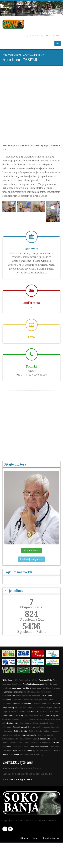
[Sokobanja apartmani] (24, 654)
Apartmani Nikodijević (21, 688)
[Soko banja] (53, 654)
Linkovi (35, 838)
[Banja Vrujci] (9, 662)
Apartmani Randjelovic (13, 692)
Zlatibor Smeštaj (20, 731)
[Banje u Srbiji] (39, 654)
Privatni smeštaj (12, 55)
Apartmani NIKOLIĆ (33, 55)
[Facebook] (4, 829)
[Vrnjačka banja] (39, 670)
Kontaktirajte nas (50, 838)
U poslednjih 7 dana (31, 631)
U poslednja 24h (32, 619)
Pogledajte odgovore (31, 559)
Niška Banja (7, 680)
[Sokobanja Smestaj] (53, 662)
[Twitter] (10, 829)
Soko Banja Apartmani (39, 746)
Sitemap (24, 838)
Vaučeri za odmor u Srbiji (12, 715)
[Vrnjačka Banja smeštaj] (24, 670)
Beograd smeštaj (20, 727)
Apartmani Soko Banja (48, 680)
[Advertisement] (31, 103)
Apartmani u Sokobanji (22, 750)
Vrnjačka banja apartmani (33, 684)
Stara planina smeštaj (41, 739)
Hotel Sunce (33, 711)
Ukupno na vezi (31, 607)
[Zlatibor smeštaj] (24, 662)
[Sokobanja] (9, 654)
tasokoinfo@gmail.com (21, 779)
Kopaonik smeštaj (29, 735)
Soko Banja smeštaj (10, 723)
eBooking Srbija (53, 715)
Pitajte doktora (31, 550)
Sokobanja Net (8, 696)
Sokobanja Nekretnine (22, 703)
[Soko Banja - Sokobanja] (9, 670)
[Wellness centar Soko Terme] (39, 662)
